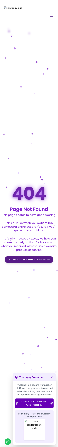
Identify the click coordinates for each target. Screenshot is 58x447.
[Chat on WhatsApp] (8, 441)
